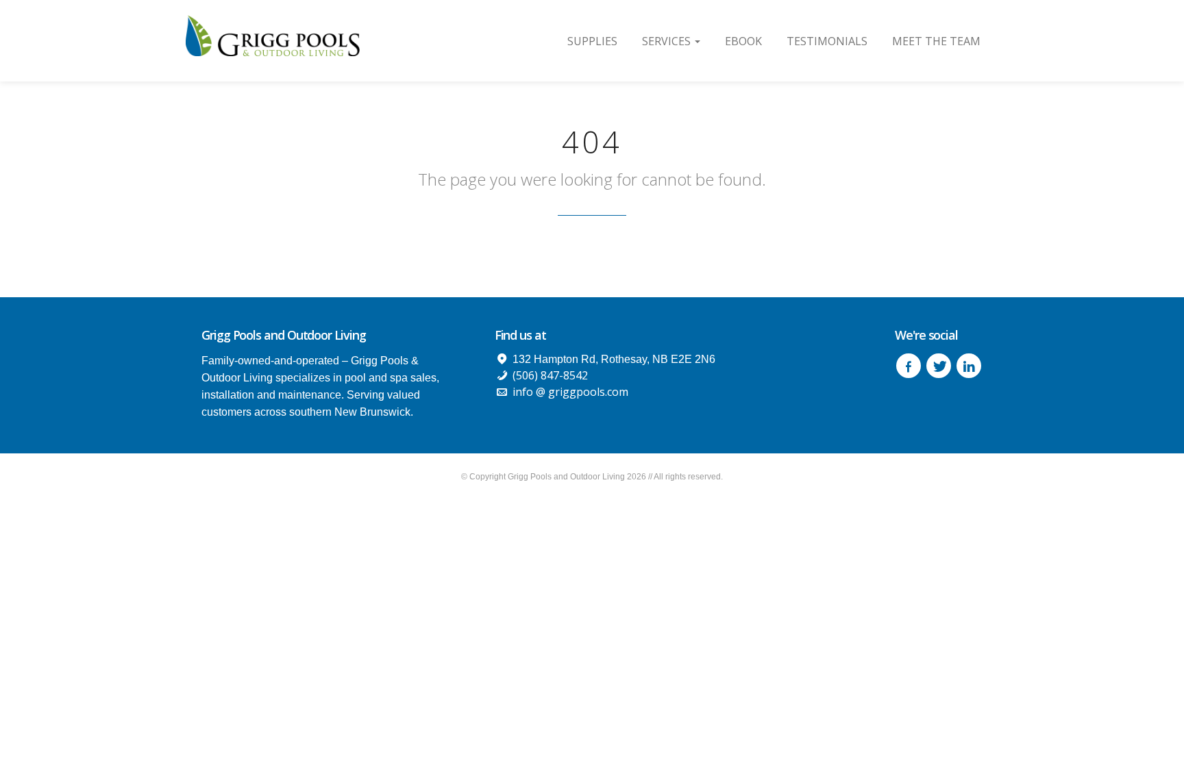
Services (667, 41)
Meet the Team (936, 41)
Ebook (743, 41)
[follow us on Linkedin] (969, 365)
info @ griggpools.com (570, 391)
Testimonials (827, 41)
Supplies (592, 41)
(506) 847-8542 (550, 375)
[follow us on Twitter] (938, 365)
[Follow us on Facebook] (908, 365)
